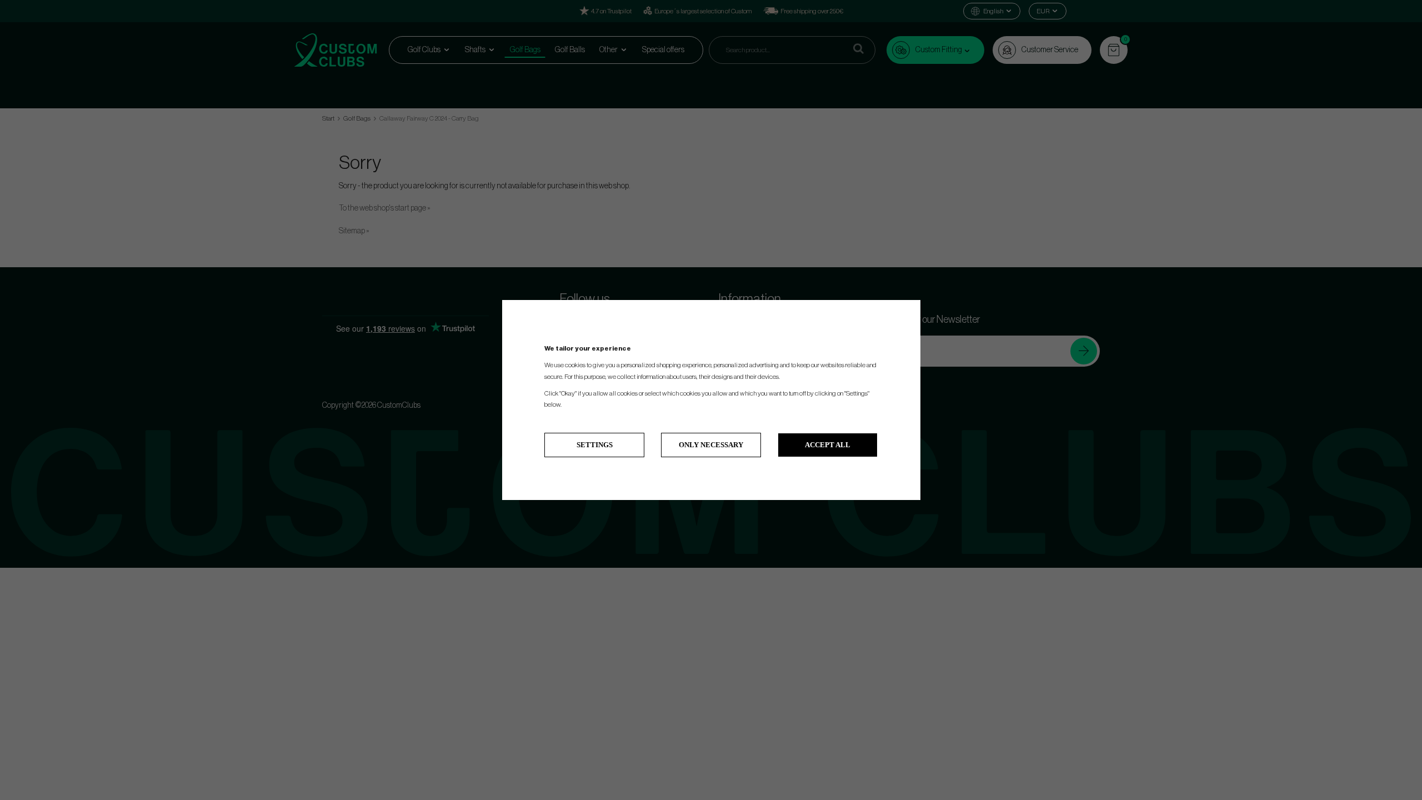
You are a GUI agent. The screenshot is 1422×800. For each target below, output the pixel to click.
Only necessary (711, 445)
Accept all (827, 445)
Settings (595, 445)
